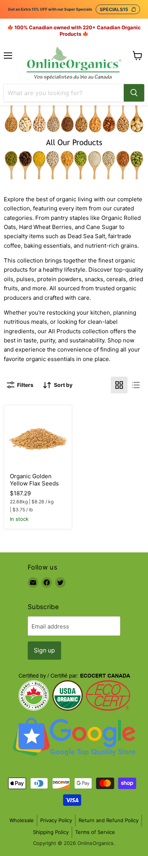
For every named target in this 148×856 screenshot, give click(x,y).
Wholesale (21, 820)
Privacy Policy (56, 820)
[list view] (136, 385)
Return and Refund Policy (109, 820)
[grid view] (119, 385)
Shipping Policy (51, 832)
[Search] (134, 93)
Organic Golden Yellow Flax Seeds (34, 480)
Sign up (44, 650)
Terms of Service (95, 832)
